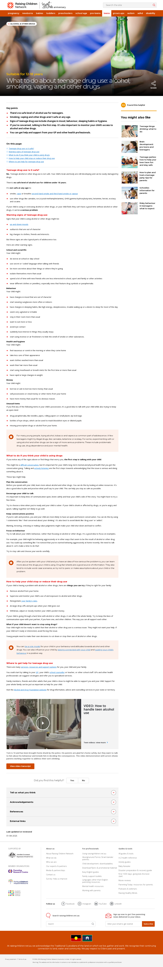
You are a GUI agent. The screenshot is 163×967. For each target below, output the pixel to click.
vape (19, 193)
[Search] (92, 924)
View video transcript (20, 766)
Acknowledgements (21, 802)
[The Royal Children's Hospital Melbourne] (18, 881)
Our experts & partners (56, 866)
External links (18, 821)
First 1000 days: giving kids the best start (134, 875)
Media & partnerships (55, 870)
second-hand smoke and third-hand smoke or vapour (55, 193)
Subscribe (148, 924)
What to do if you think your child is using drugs (29, 155)
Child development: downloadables (97, 863)
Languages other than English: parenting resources (95, 881)
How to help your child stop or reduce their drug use (32, 158)
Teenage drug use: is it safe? (21, 148)
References (16, 811)
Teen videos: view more (95, 742)
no (83, 780)
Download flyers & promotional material (99, 868)
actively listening (41, 468)
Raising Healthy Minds (128, 893)
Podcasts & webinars (128, 889)
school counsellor (57, 672)
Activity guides (125, 862)
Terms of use (22, 959)
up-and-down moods (19, 224)
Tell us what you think (23, 792)
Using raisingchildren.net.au (94, 853)
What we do (51, 858)
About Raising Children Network (59, 853)
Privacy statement (10, 959)
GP (37, 672)
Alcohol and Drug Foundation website (30, 689)
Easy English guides (90, 872)
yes (72, 780)
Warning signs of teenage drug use (24, 151)
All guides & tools (126, 853)
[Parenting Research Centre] (18, 871)
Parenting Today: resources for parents (136, 884)
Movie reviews (125, 880)
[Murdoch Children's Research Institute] (18, 893)
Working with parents (91, 890)
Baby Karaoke (124, 866)
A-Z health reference (128, 858)
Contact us (50, 874)
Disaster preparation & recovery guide (135, 870)
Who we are (51, 862)
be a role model (32, 646)
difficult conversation (29, 465)
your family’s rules (29, 601)
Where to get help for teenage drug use (26, 161)
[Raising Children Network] (36, 5)
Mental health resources (93, 886)
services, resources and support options (39, 667)
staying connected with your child (74, 650)
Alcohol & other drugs (22, 24)
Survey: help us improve (56, 879)
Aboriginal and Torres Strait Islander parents (97, 858)
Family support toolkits (92, 876)
